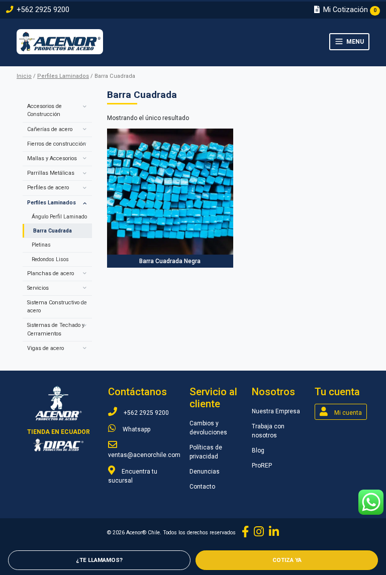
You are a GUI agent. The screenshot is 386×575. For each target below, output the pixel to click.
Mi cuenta (347, 412)
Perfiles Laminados (63, 76)
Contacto (202, 486)
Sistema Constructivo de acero (57, 306)
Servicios (38, 288)
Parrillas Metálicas (50, 173)
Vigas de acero (45, 348)
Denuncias (204, 471)
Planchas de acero (50, 273)
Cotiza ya (287, 559)
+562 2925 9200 (42, 10)
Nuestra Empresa (276, 411)
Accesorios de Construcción (44, 110)
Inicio (24, 76)
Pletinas (41, 245)
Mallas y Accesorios (52, 158)
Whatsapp (135, 429)
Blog (258, 450)
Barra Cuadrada (52, 231)
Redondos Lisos (50, 259)
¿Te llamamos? (99, 559)
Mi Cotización (348, 10)
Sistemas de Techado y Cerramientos (55, 329)
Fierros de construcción (56, 144)
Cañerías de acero (49, 129)
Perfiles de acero (48, 187)
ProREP (262, 465)
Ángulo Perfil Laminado (59, 216)
